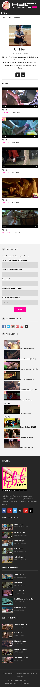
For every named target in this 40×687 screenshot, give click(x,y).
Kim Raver (18, 633)
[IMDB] (17, 74)
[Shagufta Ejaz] (7, 543)
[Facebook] (4, 510)
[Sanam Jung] (7, 527)
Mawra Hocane (19, 532)
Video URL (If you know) (11, 297)
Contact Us (24, 683)
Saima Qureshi (19, 557)
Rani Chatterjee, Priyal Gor (24, 599)
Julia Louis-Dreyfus (21, 657)
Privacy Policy (20, 680)
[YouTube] (9, 510)
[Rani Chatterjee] (7, 610)
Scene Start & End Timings (12, 288)
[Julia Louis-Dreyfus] (7, 660)
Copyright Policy (11, 683)
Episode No (6, 279)
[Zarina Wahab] (7, 593)
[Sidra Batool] (7, 551)
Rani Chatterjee (20, 607)
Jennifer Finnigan (20, 624)
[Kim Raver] (7, 635)
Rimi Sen (5, 110)
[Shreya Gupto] (7, 577)
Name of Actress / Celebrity (12, 269)
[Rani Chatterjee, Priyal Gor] (7, 601)
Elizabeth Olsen (20, 641)
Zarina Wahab (19, 591)
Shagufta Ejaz (19, 540)
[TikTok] (31, 510)
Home (10, 680)
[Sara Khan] (7, 585)
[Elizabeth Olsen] (7, 644)
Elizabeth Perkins (20, 649)
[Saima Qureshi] (7, 559)
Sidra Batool (18, 549)
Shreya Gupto (19, 574)
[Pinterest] (25, 510)
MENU (5, 13)
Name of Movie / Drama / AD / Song (15, 260)
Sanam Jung (18, 524)
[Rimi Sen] (20, 97)
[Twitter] (15, 510)
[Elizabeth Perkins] (7, 652)
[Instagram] (23, 74)
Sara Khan (18, 582)
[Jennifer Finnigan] (7, 627)
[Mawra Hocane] (7, 535)
